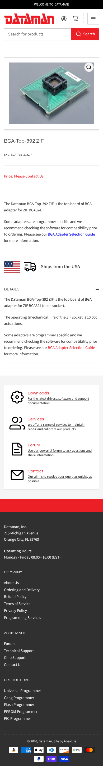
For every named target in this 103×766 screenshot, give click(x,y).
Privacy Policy (15, 610)
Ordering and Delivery (22, 590)
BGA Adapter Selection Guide (71, 234)
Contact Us (13, 665)
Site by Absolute (65, 741)
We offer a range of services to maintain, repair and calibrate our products (56, 427)
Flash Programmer (19, 704)
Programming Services (22, 618)
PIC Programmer (17, 718)
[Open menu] (93, 18)
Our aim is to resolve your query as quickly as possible (60, 479)
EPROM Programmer (21, 712)
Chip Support (15, 657)
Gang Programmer (19, 698)
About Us (11, 583)
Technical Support (19, 651)
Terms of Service (17, 604)
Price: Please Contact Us (24, 176)
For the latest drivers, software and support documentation (58, 401)
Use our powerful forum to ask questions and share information (60, 453)
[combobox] (51, 34)
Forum (9, 644)
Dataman (45, 741)
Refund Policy (15, 597)
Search (89, 34)
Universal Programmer (22, 691)
